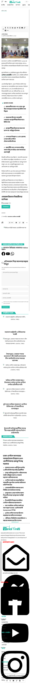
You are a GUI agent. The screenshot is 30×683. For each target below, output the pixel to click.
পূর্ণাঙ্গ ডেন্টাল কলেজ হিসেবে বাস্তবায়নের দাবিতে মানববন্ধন (13, 514)
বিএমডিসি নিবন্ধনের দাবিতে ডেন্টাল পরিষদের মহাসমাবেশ (12, 501)
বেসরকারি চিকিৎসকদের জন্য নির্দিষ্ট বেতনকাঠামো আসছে (13, 488)
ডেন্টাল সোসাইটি (6, 75)
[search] (23, 1)
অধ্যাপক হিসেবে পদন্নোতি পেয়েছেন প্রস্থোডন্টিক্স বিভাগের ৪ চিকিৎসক (14, 119)
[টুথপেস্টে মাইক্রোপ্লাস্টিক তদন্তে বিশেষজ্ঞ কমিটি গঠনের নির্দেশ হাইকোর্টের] (15, 419)
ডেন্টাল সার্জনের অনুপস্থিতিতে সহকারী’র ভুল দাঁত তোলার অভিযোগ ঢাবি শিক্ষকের (14, 482)
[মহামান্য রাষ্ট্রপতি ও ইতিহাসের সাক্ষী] (15, 323)
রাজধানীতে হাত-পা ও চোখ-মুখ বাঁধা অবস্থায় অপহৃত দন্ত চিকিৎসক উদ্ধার (15, 109)
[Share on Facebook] (5, 28)
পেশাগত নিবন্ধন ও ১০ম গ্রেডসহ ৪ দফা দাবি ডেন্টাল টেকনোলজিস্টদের (15, 139)
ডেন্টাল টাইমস (5, 34)
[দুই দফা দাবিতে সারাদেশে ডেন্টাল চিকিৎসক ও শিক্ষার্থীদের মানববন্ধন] (15, 395)
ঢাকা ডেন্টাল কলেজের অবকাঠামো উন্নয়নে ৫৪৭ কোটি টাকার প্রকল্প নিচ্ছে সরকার (13, 460)
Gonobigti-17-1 (7, 203)
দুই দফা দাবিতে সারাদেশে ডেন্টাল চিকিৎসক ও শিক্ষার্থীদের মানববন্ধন (15, 406)
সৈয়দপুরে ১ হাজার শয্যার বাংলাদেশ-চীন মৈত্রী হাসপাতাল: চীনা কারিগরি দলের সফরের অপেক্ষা (15, 357)
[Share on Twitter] (8, 28)
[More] (8, 30)
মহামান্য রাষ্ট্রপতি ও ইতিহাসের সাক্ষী (15, 333)
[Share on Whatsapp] (10, 28)
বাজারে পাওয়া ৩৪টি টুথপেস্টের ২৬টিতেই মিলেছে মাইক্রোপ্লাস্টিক (14, 468)
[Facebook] (3, 254)
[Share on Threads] (20, 28)
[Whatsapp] (12, 254)
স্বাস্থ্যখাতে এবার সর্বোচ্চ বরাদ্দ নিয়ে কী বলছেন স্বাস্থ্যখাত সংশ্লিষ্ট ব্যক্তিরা (13, 495)
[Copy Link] (24, 28)
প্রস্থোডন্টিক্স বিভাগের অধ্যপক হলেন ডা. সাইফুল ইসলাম (14, 129)
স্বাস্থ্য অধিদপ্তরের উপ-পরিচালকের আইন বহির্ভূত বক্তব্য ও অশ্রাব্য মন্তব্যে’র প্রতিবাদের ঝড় (15, 475)
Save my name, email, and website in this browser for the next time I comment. (15, 302)
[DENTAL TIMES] (15, 1)
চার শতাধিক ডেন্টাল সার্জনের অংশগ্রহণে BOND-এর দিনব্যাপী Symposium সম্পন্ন (13, 508)
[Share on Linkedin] (12, 28)
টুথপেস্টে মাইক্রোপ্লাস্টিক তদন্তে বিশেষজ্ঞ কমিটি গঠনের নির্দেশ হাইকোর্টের (15, 430)
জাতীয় (3, 10)
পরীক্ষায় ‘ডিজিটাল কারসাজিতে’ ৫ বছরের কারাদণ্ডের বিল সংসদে (15, 519)
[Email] (22, 28)
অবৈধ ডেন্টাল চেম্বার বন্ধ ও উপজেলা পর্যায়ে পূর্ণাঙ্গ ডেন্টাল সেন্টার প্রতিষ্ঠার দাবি (15, 382)
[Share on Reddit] (15, 28)
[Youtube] (8, 254)
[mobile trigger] (3, 1)
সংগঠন (5, 10)
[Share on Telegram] (17, 28)
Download (6, 207)
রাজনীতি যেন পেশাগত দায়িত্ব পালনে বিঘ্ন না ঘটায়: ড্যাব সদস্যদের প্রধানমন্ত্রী (14, 149)
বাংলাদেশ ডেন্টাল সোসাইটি (14, 217)
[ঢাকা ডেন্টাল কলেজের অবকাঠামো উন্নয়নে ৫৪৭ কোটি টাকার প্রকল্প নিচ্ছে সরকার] (15, 446)
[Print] (5, 30)
